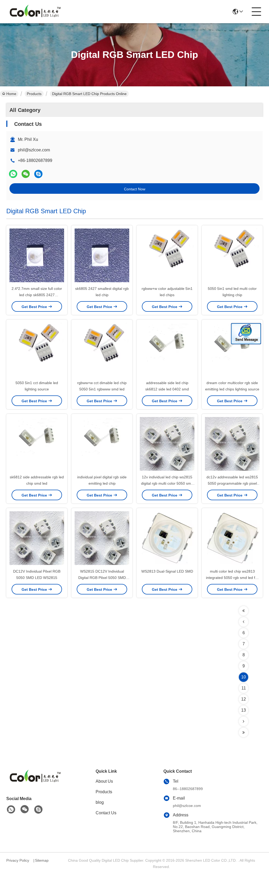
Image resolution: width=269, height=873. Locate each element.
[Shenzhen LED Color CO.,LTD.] (35, 11)
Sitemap (42, 860)
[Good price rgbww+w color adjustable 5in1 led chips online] (167, 256)
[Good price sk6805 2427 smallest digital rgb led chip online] (102, 256)
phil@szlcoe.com (34, 150)
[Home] (35, 783)
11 (243, 688)
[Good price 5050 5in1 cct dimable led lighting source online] (36, 350)
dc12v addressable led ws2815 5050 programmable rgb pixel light (232, 483)
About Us (104, 781)
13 (243, 710)
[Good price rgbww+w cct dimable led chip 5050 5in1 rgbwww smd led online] (102, 350)
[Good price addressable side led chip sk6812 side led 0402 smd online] (167, 350)
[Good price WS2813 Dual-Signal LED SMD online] (167, 538)
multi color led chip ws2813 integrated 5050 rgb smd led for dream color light (232, 577)
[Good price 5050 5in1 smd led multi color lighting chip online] (232, 256)
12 (243, 699)
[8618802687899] (11, 809)
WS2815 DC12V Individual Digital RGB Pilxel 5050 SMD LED (102, 577)
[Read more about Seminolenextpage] (243, 611)
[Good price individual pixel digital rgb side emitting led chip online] (102, 444)
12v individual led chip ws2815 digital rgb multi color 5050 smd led (167, 483)
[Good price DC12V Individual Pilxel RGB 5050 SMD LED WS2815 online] (36, 538)
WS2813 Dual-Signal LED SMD (167, 571)
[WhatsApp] (13, 174)
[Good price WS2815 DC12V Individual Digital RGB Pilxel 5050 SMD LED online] (102, 538)
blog (100, 802)
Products (34, 94)
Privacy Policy (17, 860)
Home (11, 94)
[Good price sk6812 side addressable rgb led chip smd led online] (36, 444)
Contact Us (106, 813)
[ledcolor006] (38, 174)
